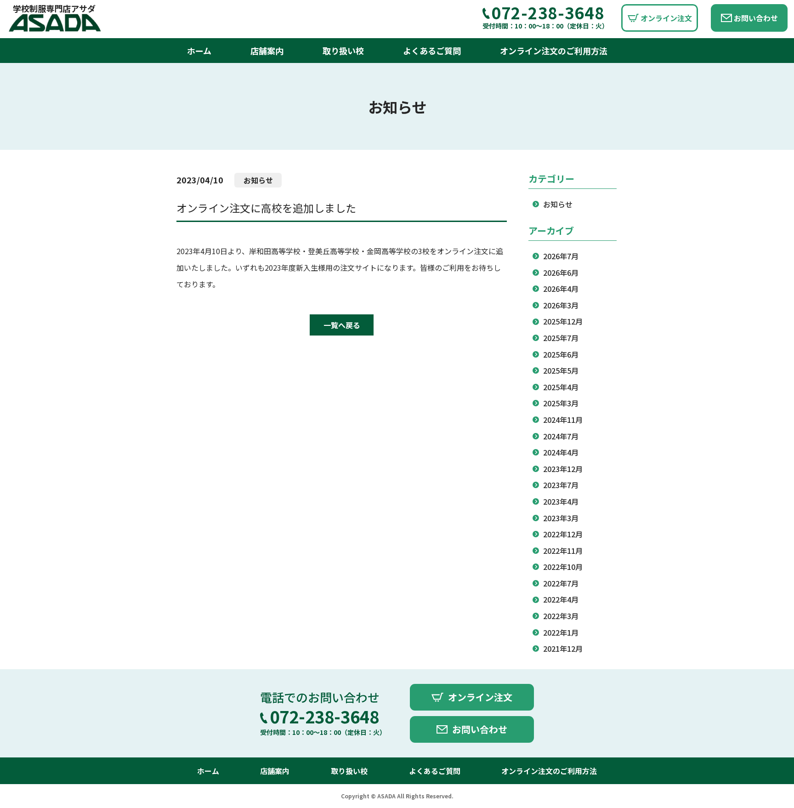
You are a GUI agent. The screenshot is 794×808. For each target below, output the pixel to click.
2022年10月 (563, 566)
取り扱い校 (343, 51)
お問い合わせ (756, 17)
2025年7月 (560, 337)
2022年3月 (560, 615)
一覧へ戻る (341, 324)
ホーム (199, 51)
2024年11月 (563, 419)
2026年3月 (560, 305)
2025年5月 (560, 370)
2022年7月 (560, 583)
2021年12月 (563, 648)
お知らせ (558, 204)
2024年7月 (560, 436)
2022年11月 (563, 550)
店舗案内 (267, 51)
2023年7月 (560, 484)
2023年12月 (563, 468)
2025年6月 (560, 354)
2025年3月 (560, 403)
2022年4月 (560, 599)
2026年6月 (560, 272)
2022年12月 (563, 534)
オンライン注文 (666, 17)
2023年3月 (560, 517)
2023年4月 (560, 501)
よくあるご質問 (432, 51)
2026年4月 (560, 288)
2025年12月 (563, 321)
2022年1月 (560, 632)
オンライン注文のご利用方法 (553, 51)
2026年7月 (560, 256)
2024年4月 (560, 452)
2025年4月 (560, 387)
